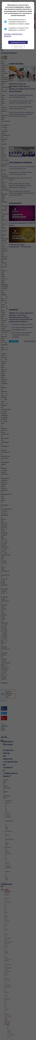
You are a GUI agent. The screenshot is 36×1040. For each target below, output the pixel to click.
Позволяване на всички (18, 42)
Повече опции (18, 46)
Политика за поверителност (13, 34)
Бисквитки (7, 36)
